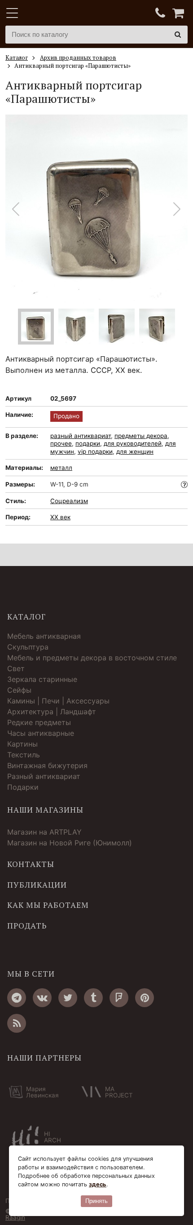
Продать (27, 926)
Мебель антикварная (44, 636)
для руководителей (133, 443)
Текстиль (23, 754)
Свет (16, 668)
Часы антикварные (40, 733)
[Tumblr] (93, 997)
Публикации (37, 885)
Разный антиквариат (43, 776)
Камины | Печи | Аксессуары (58, 700)
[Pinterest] (144, 997)
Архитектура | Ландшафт (51, 711)
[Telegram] (16, 997)
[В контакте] (42, 997)
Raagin (15, 1217)
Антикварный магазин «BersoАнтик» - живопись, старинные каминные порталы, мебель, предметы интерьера (61, 13)
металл (61, 467)
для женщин (135, 451)
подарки (87, 443)
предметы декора (140, 435)
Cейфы (19, 689)
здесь (97, 1184)
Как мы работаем (48, 905)
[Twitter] (67, 997)
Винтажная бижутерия (47, 765)
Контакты (30, 864)
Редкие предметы (39, 722)
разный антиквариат (80, 435)
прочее (61, 443)
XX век (60, 517)
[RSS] (16, 1023)
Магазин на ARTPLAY (44, 831)
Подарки (23, 787)
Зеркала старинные (42, 679)
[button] (177, 209)
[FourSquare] (119, 997)
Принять (96, 1201)
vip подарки (95, 451)
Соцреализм (69, 500)
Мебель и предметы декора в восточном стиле (92, 657)
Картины (22, 743)
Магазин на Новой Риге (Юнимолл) (69, 842)
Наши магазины (45, 810)
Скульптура (27, 646)
